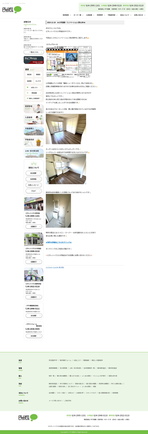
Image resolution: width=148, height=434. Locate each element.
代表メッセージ (33, 185)
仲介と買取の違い (117, 383)
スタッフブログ (91, 393)
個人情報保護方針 (104, 393)
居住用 (29, 74)
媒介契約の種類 (91, 383)
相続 (94, 386)
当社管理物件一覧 (89, 368)
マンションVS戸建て (99, 376)
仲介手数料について (66, 383)
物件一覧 (51, 376)
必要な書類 (52, 386)
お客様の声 (79, 393)
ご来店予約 (67, 400)
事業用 (38, 74)
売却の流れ (62, 386)
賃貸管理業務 (53, 368)
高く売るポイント (73, 386)
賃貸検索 (66, 15)
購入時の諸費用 (62, 376)
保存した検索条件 (34, 98)
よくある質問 (86, 376)
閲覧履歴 (34, 93)
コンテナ (38, 81)
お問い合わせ (138, 15)
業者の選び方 (79, 383)
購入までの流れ (74, 376)
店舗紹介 (34, 226)
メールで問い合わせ (55, 400)
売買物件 (100, 15)
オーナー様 (77, 15)
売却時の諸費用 (104, 383)
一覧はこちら (33, 52)
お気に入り (34, 87)
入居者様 (89, 15)
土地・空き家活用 (75, 368)
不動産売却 (111, 15)
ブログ (33, 191)
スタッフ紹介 (61, 393)
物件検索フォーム (65, 360)
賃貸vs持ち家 (113, 376)
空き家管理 (63, 368)
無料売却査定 (112, 368)
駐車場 (29, 81)
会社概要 (33, 173)
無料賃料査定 (101, 368)
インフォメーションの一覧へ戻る (55, 267)
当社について (124, 15)
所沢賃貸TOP (53, 360)
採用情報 (33, 179)
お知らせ (71, 393)
